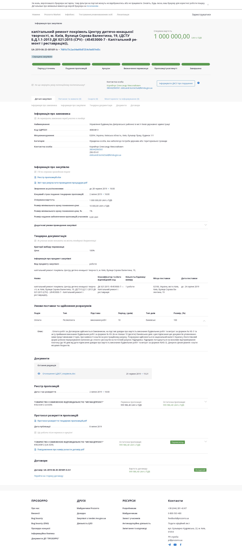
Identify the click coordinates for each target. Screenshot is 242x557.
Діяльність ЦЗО (84, 523)
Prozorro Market (52, 14)
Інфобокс (69, 14)
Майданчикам (130, 513)
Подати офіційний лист (179, 523)
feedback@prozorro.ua (178, 518)
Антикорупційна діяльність (137, 523)
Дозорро (81, 513)
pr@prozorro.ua (175, 540)
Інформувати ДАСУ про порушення (176, 83)
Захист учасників (131, 518)
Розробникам (129, 508)
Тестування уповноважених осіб (95, 14)
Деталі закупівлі (43, 99)
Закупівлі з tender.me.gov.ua (91, 518)
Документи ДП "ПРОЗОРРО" (45, 538)
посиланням (92, 6)
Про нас (35, 508)
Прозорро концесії (40, 528)
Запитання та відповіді (135, 528)
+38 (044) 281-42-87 (177, 508)
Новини (36, 14)
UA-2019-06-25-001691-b (44, 49)
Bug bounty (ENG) (40, 523)
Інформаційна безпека (42, 533)
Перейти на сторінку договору (48, 476)
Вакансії (35, 513)
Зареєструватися (201, 14)
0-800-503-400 (174, 513)
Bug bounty (37, 518)
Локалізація (123, 14)
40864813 (93, 129)
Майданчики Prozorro (88, 508)
